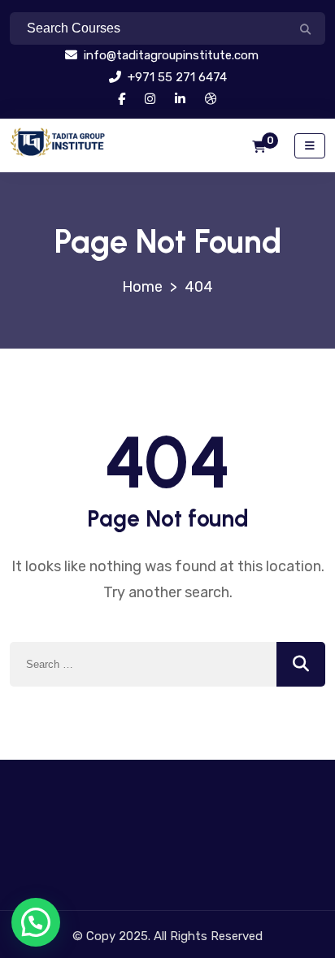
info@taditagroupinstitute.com (169, 55)
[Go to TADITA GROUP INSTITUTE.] (142, 287)
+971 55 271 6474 (175, 77)
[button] (35, 922)
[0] (259, 147)
